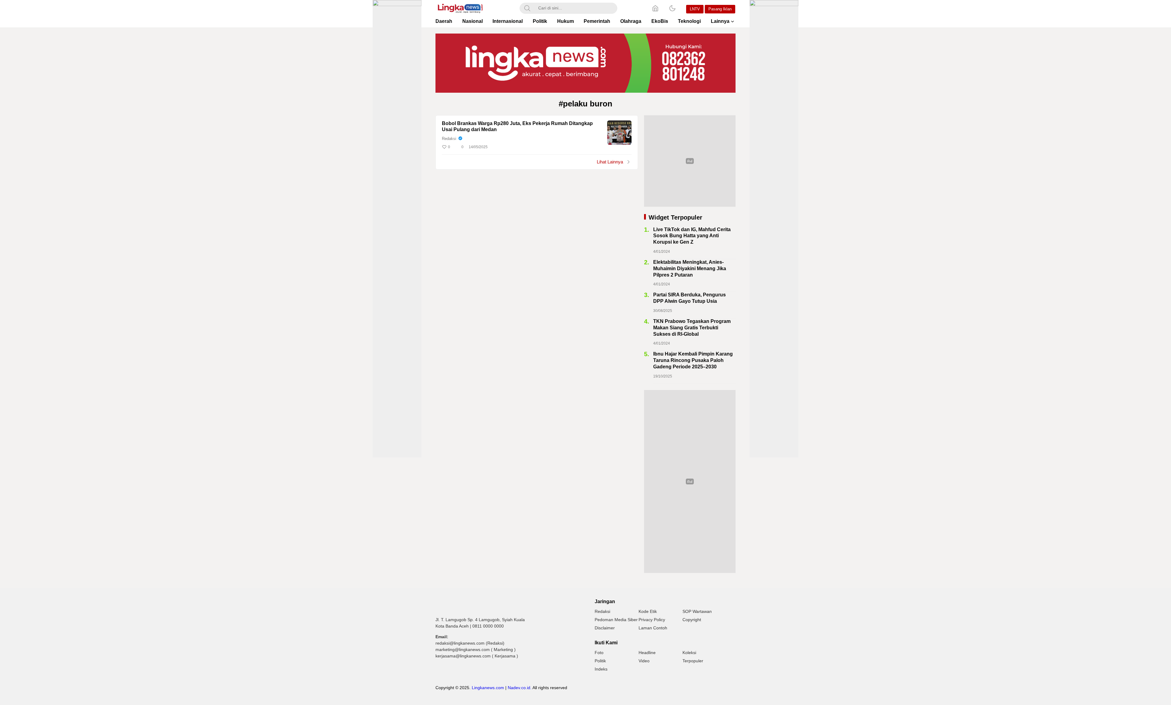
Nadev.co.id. (520, 687)
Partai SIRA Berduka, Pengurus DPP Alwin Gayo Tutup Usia (689, 298)
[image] (619, 132)
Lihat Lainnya (610, 161)
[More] (599, 147)
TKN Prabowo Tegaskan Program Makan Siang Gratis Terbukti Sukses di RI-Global (692, 328)
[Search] (527, 8)
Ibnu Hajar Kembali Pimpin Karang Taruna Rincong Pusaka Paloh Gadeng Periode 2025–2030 (693, 360)
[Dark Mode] (672, 8)
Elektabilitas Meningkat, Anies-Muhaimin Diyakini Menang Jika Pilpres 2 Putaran (689, 268)
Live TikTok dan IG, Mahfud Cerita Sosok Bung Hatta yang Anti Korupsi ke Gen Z (692, 236)
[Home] (655, 8)
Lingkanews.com (488, 687)
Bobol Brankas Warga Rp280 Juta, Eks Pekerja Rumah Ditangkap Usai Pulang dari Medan (517, 126)
